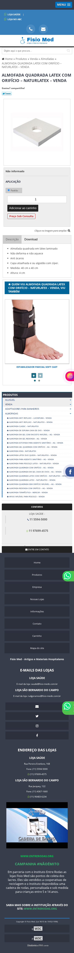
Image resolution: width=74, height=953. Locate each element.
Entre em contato (38, 549)
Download (31, 239)
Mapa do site (37, 648)
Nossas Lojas (37, 599)
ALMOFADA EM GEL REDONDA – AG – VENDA (28, 438)
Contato (37, 623)
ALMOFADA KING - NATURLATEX (22, 451)
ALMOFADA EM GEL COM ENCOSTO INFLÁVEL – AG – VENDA (34, 434)
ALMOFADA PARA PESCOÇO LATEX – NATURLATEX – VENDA (34, 463)
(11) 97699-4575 (38, 774)
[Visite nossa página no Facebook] (37, 735)
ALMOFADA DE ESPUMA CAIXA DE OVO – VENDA (29, 430)
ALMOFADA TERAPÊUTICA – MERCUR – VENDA (28, 492)
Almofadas (11, 413)
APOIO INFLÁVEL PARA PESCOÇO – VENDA (27, 496)
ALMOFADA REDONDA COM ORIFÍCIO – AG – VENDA (31, 488)
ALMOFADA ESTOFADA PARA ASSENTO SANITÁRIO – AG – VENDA (36, 443)
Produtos (10, 395)
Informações (37, 611)
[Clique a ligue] (30, 28)
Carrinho (37, 635)
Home (37, 562)
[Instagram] (37, 726)
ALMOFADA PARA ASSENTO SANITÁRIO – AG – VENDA (31, 459)
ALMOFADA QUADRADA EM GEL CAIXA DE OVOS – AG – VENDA (35, 471)
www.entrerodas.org (37, 856)
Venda (8, 404)
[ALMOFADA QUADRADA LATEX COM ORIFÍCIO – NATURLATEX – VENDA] (37, 132)
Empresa (37, 587)
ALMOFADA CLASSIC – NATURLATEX (24, 426)
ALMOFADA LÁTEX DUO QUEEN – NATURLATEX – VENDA (33, 455)
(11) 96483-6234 (38, 796)
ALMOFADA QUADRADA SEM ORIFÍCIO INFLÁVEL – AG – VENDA (35, 484)
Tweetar (7, 93)
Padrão (14, 190)
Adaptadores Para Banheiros (22, 408)
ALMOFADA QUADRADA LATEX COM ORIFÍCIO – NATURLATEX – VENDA (38, 476)
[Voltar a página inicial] (37, 42)
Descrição (12, 239)
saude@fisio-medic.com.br (44, 683)
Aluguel (10, 399)
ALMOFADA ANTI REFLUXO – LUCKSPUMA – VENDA (30, 418)
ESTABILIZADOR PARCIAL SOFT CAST (37, 367)
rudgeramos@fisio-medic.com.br (44, 696)
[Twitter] (37, 716)
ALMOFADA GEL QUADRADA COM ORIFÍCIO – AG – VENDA (33, 447)
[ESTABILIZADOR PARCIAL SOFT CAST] (37, 332)
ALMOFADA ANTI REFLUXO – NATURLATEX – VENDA (30, 422)
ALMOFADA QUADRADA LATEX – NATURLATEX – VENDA (32, 480)
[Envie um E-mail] (43, 28)
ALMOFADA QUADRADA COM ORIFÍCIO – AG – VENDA (31, 467)
